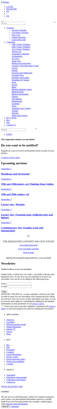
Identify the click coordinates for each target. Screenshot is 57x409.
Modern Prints (18, 92)
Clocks (14, 68)
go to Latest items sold (29, 245)
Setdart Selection (19, 37)
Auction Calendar (19, 30)
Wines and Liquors (19, 115)
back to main (28, 252)
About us (10, 320)
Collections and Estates (16, 380)
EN (7, 16)
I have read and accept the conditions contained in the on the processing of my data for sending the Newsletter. (28, 307)
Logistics (10, 352)
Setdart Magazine (13, 327)
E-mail (4, 286)
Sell (8, 122)
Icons (14, 82)
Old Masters (17, 99)
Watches (15, 113)
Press (8, 334)
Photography (17, 101)
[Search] (55, 22)
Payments (10, 350)
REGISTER (11, 9)
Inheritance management (16, 377)
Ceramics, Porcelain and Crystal (25, 66)
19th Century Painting (21, 44)
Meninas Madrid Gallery (22, 89)
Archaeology (17, 56)
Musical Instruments (20, 94)
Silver (14, 106)
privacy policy (38, 304)
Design (15, 70)
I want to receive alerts (10, 157)
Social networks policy (15, 359)
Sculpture (16, 104)
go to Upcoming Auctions (28, 249)
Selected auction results (16, 324)
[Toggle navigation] (2, 21)
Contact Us (11, 125)
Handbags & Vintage (20, 80)
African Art (16, 51)
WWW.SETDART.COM (11, 386)
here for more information (17, 404)
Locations (10, 322)
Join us (9, 331)
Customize (14, 406)
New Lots (16, 35)
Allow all (5, 407)
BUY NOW (11, 118)
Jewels (14, 85)
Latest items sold (19, 40)
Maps (14, 87)
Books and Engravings (21, 63)
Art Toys (15, 59)
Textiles (15, 111)
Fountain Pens (18, 75)
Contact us (10, 382)
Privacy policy (12, 357)
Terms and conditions (15, 361)
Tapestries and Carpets (21, 108)
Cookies (9, 364)
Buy (8, 120)
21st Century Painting (21, 49)
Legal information (13, 354)
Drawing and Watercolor (22, 73)
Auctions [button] (10, 28)
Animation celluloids (20, 54)
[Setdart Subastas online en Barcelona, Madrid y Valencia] (5, 2)
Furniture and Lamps (20, 77)
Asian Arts (16, 61)
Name (3, 284)
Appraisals (10, 375)
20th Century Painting (21, 47)
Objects (15, 96)
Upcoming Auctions (20, 32)
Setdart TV (11, 329)
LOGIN (9, 7)
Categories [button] (10, 42)
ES (7, 11)
